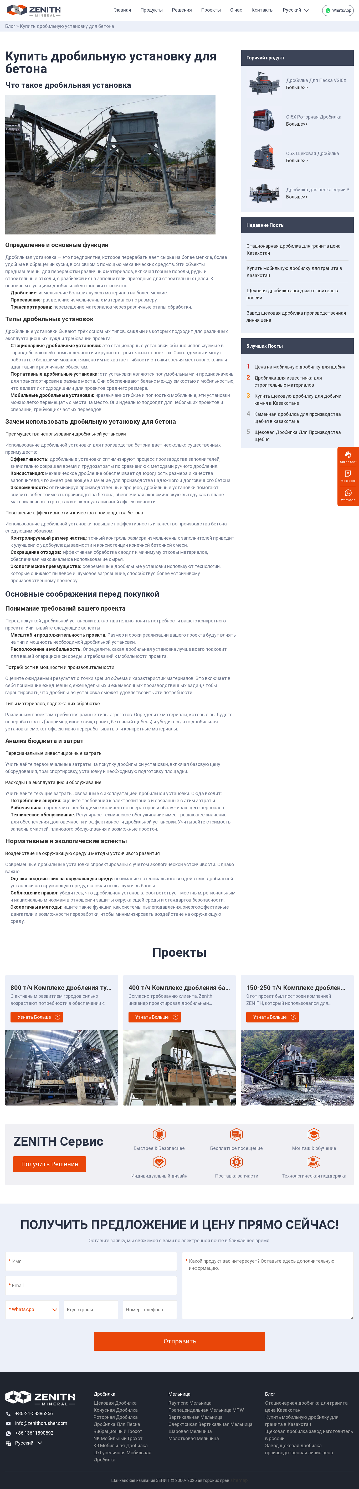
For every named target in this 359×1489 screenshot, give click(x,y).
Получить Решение (49, 1164)
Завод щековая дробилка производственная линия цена (296, 316)
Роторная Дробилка (116, 1417)
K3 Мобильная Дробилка (121, 1445)
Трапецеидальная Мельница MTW (206, 1410)
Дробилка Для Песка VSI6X (316, 80)
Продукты (151, 10)
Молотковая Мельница (193, 1438)
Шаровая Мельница (190, 1431)
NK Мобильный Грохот (118, 1438)
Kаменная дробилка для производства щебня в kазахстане (294, 417)
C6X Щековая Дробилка (312, 153)
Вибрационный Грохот (118, 1431)
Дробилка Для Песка (117, 1424)
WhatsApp (341, 10)
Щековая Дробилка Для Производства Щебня (294, 435)
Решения (182, 10)
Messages (348, 481)
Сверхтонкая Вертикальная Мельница (210, 1424)
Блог (10, 26)
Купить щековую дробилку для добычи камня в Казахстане (294, 399)
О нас (236, 10)
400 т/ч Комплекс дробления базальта (187, 987)
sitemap (239, 1480)
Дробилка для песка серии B (318, 189)
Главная (122, 10)
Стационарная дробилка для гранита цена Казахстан (294, 249)
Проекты (211, 10)
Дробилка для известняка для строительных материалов (284, 381)
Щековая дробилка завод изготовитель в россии (292, 294)
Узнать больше (34, 1017)
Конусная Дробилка (116, 1410)
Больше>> (297, 87)
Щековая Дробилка (115, 1403)
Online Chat (348, 462)
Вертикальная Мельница (195, 1417)
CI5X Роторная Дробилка (313, 117)
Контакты (263, 10)
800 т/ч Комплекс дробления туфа (63, 987)
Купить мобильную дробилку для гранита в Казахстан (294, 271)
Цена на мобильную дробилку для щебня (296, 366)
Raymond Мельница (190, 1403)
